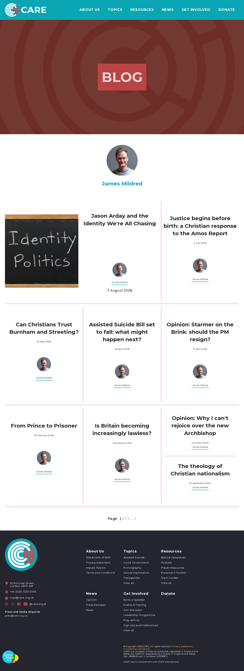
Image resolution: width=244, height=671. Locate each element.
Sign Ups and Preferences (141, 625)
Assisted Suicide (134, 557)
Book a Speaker (134, 599)
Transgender (132, 577)
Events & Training (135, 605)
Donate (226, 10)
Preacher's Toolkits (173, 572)
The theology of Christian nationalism (200, 470)
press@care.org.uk (16, 615)
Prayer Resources (172, 567)
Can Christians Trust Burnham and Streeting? (44, 328)
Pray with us (131, 620)
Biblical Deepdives (173, 557)
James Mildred (120, 282)
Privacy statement (98, 562)
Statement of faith (98, 557)
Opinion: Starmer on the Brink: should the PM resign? (200, 332)
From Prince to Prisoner (44, 425)
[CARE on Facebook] (18, 604)
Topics (115, 10)
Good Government (136, 562)
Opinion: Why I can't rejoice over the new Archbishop (200, 425)
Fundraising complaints (137, 649)
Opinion (91, 599)
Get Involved (196, 10)
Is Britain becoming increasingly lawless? (122, 429)
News (168, 10)
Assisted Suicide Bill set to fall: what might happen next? (122, 332)
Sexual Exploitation (136, 572)
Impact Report (96, 567)
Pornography (132, 567)
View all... (130, 583)
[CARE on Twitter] (12, 604)
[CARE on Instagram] (6, 604)
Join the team (133, 610)
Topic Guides (169, 577)
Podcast (166, 562)
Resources (142, 10)
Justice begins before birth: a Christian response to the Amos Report (200, 225)
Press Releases (96, 605)
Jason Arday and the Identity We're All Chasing (119, 219)
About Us (89, 10)
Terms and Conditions (100, 572)
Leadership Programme (139, 615)
